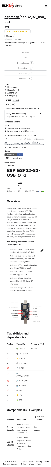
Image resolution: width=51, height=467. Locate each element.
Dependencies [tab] (24, 63)
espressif (12, 17)
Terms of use (31, 462)
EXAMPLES (29, 191)
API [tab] (25, 58)
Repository (12, 90)
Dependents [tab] (24, 68)
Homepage (12, 87)
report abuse (10, 162)
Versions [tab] (24, 79)
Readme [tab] (25, 53)
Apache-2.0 (12, 93)
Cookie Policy (24, 462)
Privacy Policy (39, 462)
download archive (12, 122)
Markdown (17, 158)
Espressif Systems (10, 464)
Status (46, 461)
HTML (7, 158)
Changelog (12, 95)
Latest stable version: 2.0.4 (17, 31)
